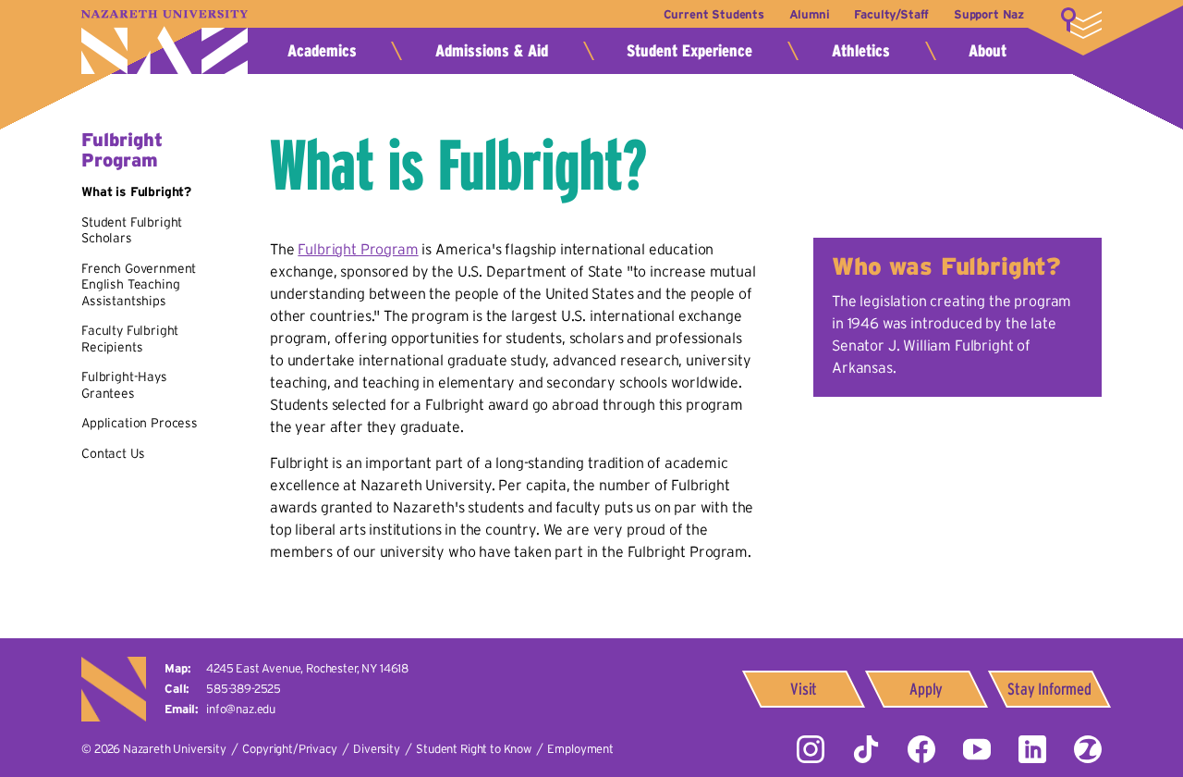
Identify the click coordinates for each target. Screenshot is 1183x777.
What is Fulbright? (136, 191)
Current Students (714, 14)
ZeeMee (1088, 749)
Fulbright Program (122, 150)
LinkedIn (1032, 749)
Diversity (376, 749)
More (1081, 23)
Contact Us (112, 453)
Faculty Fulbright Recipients (129, 338)
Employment (580, 749)
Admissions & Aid (491, 51)
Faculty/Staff (891, 14)
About (987, 51)
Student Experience (689, 51)
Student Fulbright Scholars (131, 230)
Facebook (921, 749)
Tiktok (866, 749)
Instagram (810, 749)
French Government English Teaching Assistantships (138, 284)
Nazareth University (164, 42)
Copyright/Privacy (289, 749)
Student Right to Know (473, 749)
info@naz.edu (240, 709)
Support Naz (989, 14)
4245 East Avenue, (307, 668)
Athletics (861, 51)
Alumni (809, 14)
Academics (322, 51)
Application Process (139, 422)
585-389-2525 (243, 689)
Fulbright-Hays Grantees (124, 385)
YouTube (977, 749)
